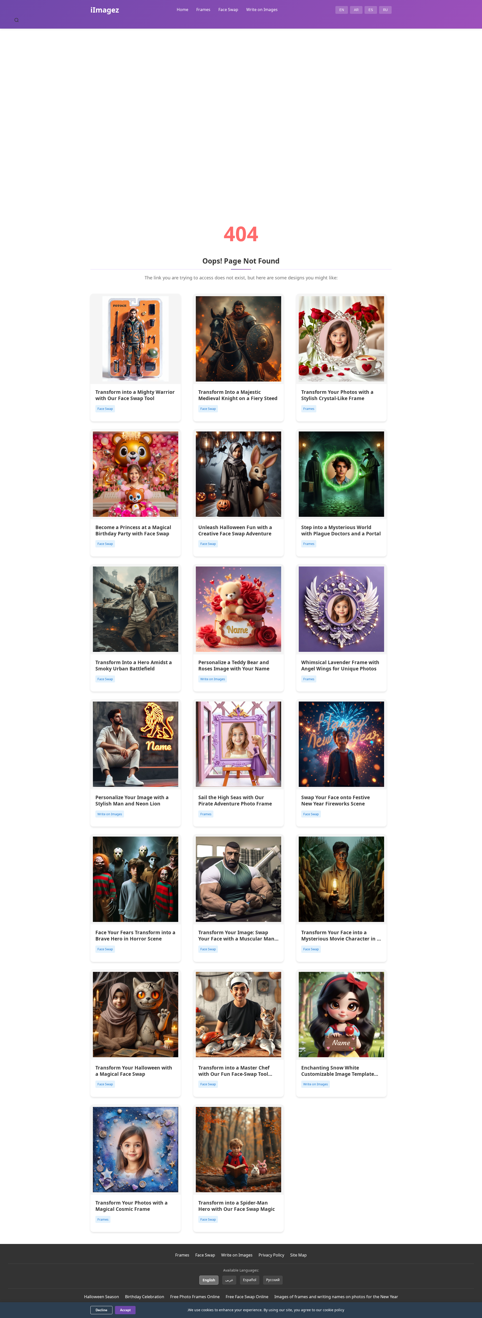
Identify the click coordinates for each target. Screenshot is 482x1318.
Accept (125, 1310)
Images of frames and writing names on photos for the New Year (336, 1296)
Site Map (298, 1255)
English (209, 1280)
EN (341, 10)
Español (249, 1279)
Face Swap (228, 9)
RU (385, 10)
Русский (273, 1279)
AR (356, 10)
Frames (203, 9)
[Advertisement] (241, 112)
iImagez (104, 10)
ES (371, 10)
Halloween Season (101, 1296)
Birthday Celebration (144, 1296)
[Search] (16, 20)
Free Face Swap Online (247, 1296)
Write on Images (262, 9)
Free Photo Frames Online (195, 1296)
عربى (229, 1279)
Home (182, 9)
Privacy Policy (271, 1255)
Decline (101, 1310)
